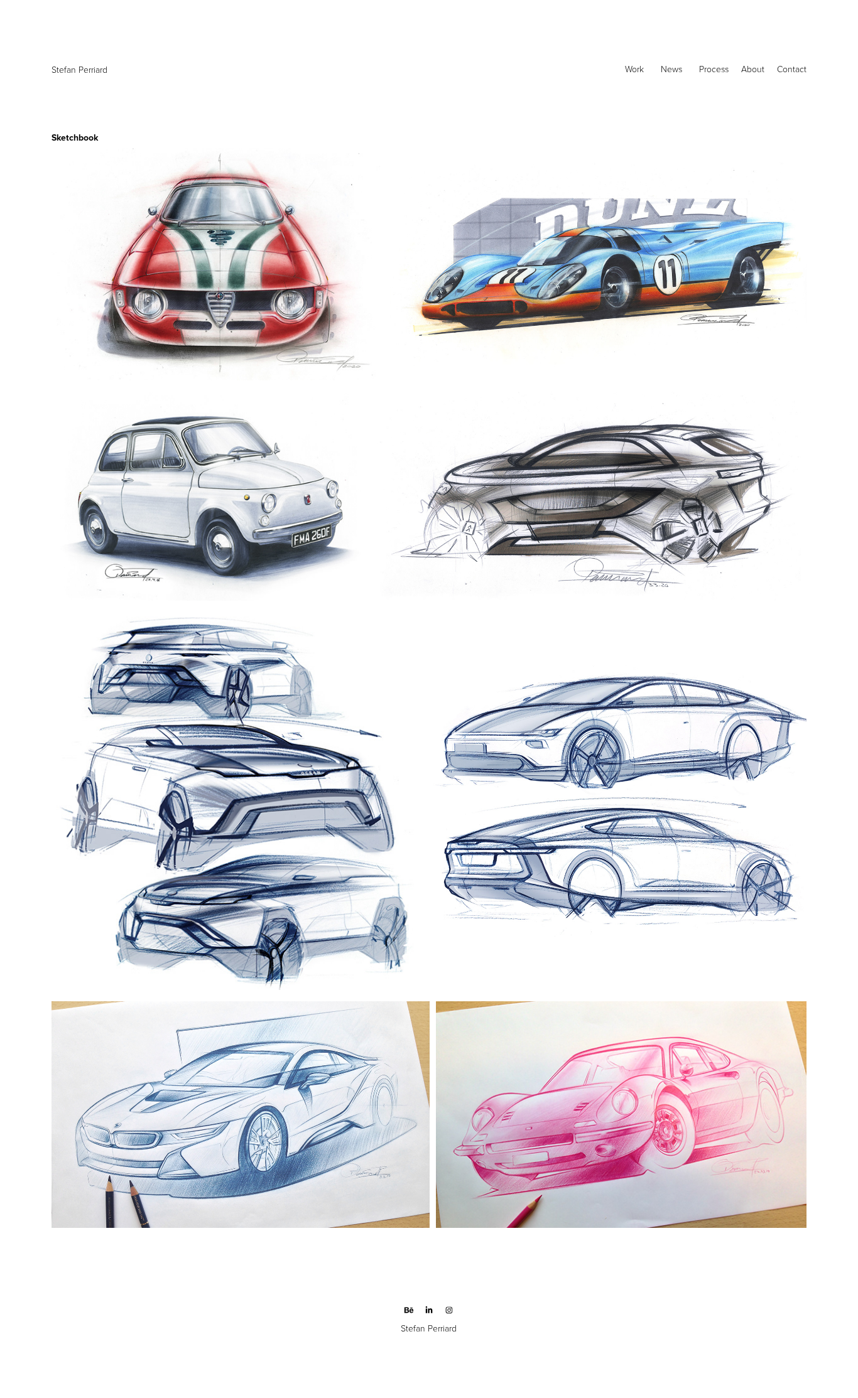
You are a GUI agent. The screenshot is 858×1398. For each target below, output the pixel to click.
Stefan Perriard (81, 69)
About (752, 69)
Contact (791, 69)
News (671, 69)
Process (714, 69)
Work (634, 69)
